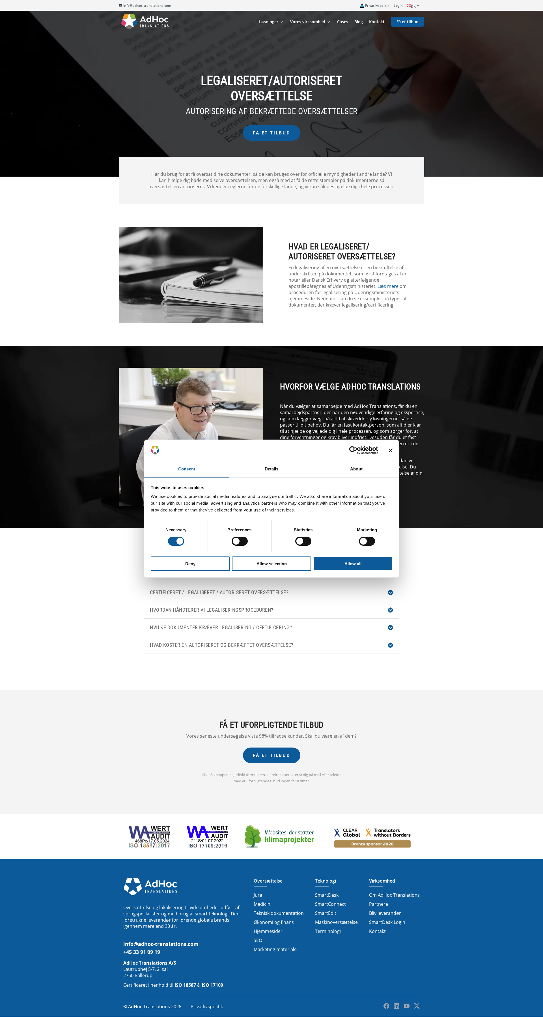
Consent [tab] (186, 468)
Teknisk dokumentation (279, 913)
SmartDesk (327, 895)
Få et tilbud (408, 22)
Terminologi (328, 931)
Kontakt (377, 22)
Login (398, 5)
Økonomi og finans (274, 922)
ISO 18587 (185, 985)
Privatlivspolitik (377, 5)
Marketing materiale (275, 949)
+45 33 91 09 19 (141, 952)
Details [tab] (272, 468)
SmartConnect (330, 904)
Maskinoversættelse (336, 922)
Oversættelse (268, 881)
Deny (190, 563)
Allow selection (272, 563)
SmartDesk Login (387, 922)
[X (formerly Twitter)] (417, 1006)
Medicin (262, 904)
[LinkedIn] (396, 1006)
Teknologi (325, 881)
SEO (258, 940)
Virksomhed (382, 881)
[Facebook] (386, 1006)
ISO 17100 (212, 985)
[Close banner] (391, 450)
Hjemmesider (268, 931)
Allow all (352, 563)
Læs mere (388, 286)
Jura (258, 895)
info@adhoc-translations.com (161, 944)
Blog (358, 22)
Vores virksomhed (307, 22)
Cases (342, 22)
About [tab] (356, 468)
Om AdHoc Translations (394, 895)
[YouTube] (407, 1006)
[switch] (240, 541)
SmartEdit (325, 913)
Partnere (378, 904)
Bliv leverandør (385, 913)
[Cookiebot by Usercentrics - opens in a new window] (353, 450)
